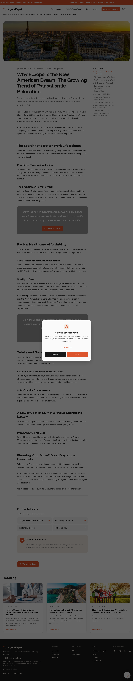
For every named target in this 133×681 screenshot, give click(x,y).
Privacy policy (67, 347)
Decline (55, 354)
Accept (78, 354)
